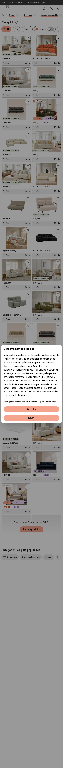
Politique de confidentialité (16, 401)
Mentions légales (36, 401)
